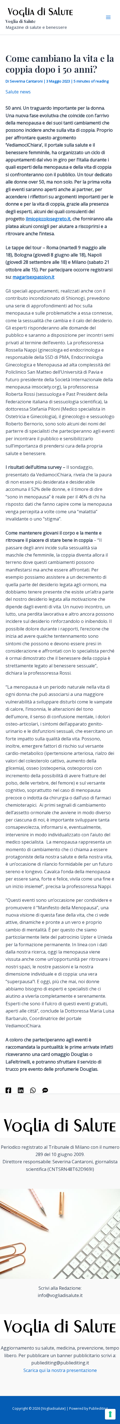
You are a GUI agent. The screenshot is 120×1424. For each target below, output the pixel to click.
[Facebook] (8, 1090)
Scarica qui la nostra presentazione (60, 1370)
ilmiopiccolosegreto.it (48, 219)
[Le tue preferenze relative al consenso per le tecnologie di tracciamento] (110, 1414)
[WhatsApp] (33, 1090)
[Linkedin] (20, 1090)
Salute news (18, 92)
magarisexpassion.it (33, 277)
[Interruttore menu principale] (108, 17)
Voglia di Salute (21, 21)
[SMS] (45, 1090)
